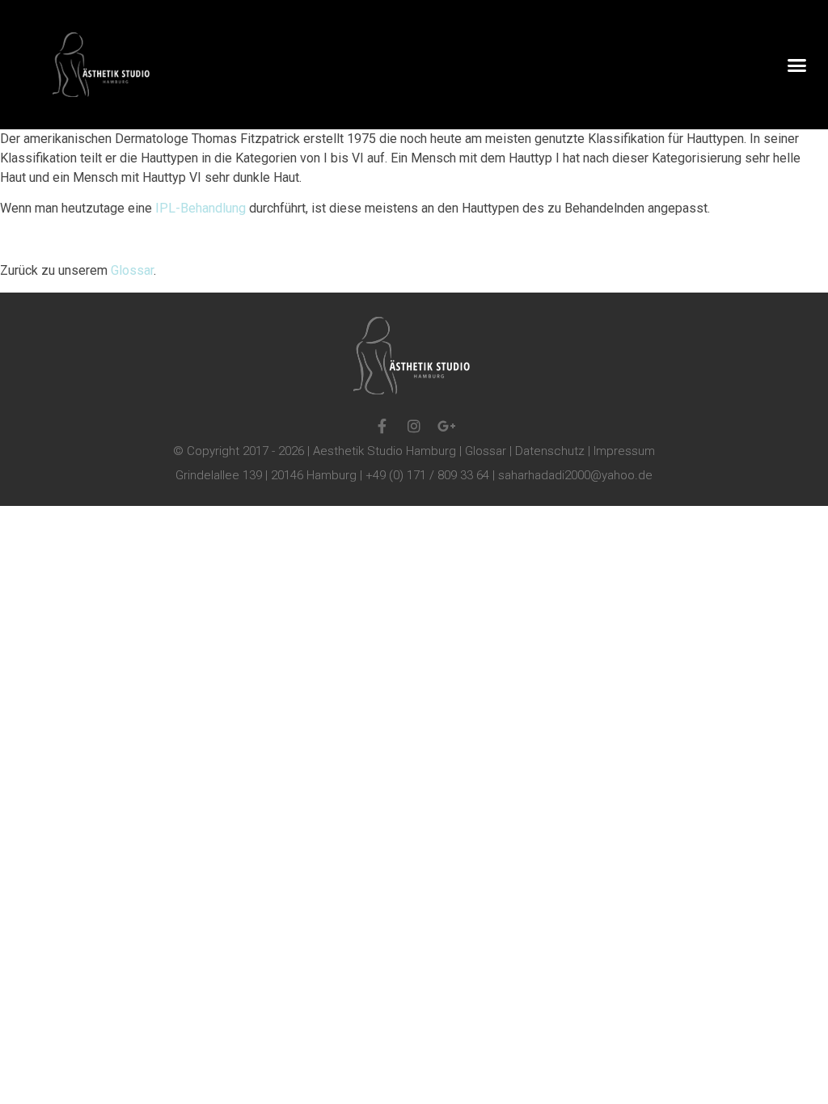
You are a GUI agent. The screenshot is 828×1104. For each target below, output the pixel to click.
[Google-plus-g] (446, 426)
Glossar (131, 270)
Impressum (624, 451)
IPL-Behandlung (200, 208)
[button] (796, 64)
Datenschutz (550, 451)
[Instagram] (414, 426)
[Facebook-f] (381, 426)
